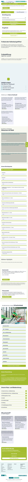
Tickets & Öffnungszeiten (14, 458)
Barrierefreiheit (5, 348)
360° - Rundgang (6, 329)
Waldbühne (5, 361)
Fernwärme (2, 466)
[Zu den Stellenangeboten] (27, 146)
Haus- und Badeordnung (7, 332)
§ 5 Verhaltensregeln (5, 400)
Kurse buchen (5, 355)
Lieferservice (5, 279)
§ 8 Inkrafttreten (4, 407)
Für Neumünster (21, 1)
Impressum (13, 479)
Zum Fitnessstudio (6, 296)
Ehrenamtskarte (5, 335)
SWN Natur (21, 465)
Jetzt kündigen (11, 477)
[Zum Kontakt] (27, 143)
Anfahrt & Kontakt (6, 358)
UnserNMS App (9, 468)
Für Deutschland (11, 1)
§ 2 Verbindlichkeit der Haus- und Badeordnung (9, 393)
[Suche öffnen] (24, 1)
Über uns (7, 479)
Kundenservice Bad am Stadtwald (13, 365)
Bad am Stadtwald (3, 469)
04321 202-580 (14, 453)
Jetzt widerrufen (17, 477)
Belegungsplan (5, 342)
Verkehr (2, 470)
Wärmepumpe (2, 467)
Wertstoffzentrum (3, 471)
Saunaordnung (5, 345)
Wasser (2, 468)
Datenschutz (10, 479)
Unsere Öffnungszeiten (20, 12)
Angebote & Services (22, 466)
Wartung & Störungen (10, 469)
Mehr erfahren (4, 108)
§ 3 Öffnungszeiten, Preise (6, 395)
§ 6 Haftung (3, 402)
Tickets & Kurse (7, 12)
